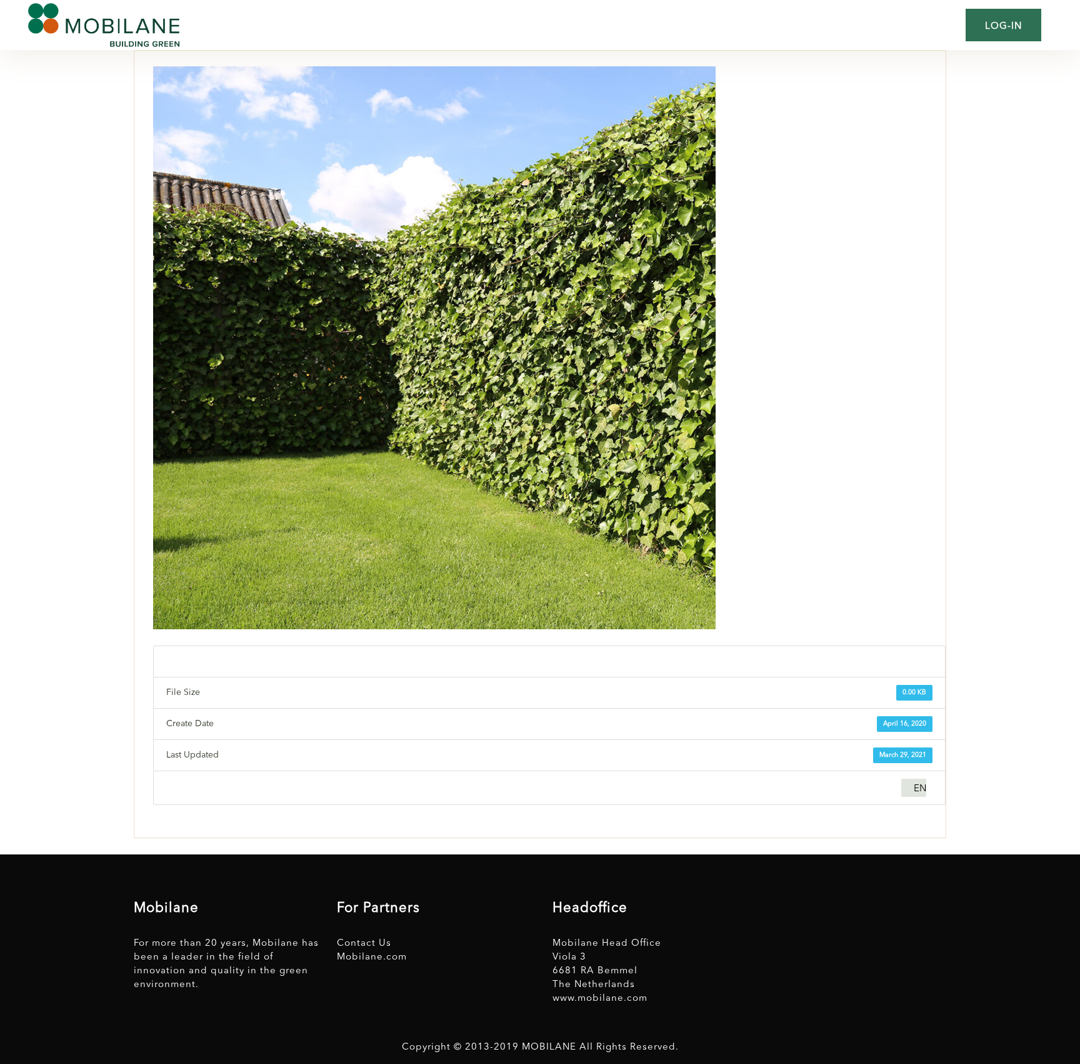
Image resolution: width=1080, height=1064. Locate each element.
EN (920, 789)
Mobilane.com (372, 957)
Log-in (1003, 26)
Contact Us (364, 943)
